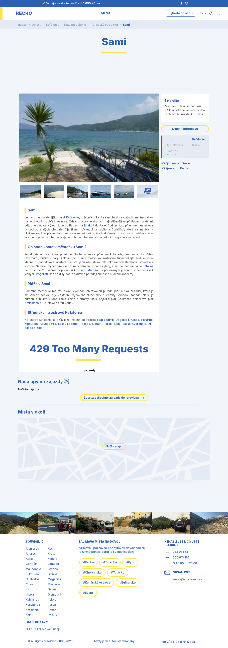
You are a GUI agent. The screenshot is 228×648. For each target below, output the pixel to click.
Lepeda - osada (78, 324)
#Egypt (88, 592)
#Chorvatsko (92, 572)
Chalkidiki (32, 579)
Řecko (22, 24)
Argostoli (122, 319)
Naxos (52, 589)
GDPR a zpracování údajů (43, 629)
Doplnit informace (185, 128)
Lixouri (96, 324)
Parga (52, 604)
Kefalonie (52, 24)
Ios (28, 589)
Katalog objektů (75, 24)
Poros (107, 324)
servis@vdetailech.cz (187, 579)
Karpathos (33, 604)
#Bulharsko (128, 582)
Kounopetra (48, 324)
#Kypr (130, 562)
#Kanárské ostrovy (96, 582)
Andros (31, 553)
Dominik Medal (186, 641)
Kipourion (31, 324)
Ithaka (30, 594)
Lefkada (53, 563)
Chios (30, 584)
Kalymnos (32, 599)
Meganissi (55, 579)
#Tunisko (117, 572)
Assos (135, 319)
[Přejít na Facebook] (179, 3)
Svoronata (139, 324)
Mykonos (54, 584)
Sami (126, 24)
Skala (126, 324)
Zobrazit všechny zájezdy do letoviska (111, 397)
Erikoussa (32, 574)
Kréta (51, 553)
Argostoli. (197, 114)
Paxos (52, 610)
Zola (39, 328)
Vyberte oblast (179, 13)
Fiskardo (147, 319)
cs (201, 13)
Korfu (29, 615)
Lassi (61, 324)
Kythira (52, 558)
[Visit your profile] (211, 13)
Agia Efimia (106, 319)
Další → (53, 615)
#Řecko (88, 562)
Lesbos (53, 569)
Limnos (52, 574)
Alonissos (32, 548)
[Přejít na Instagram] (186, 3)
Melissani (93, 270)
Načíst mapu (114, 446)
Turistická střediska (104, 24)
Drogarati (41, 274)
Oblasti (36, 24)
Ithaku (88, 225)
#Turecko (110, 562)
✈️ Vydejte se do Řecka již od (68, 3)
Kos (50, 548)
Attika (30, 558)
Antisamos (32, 303)
